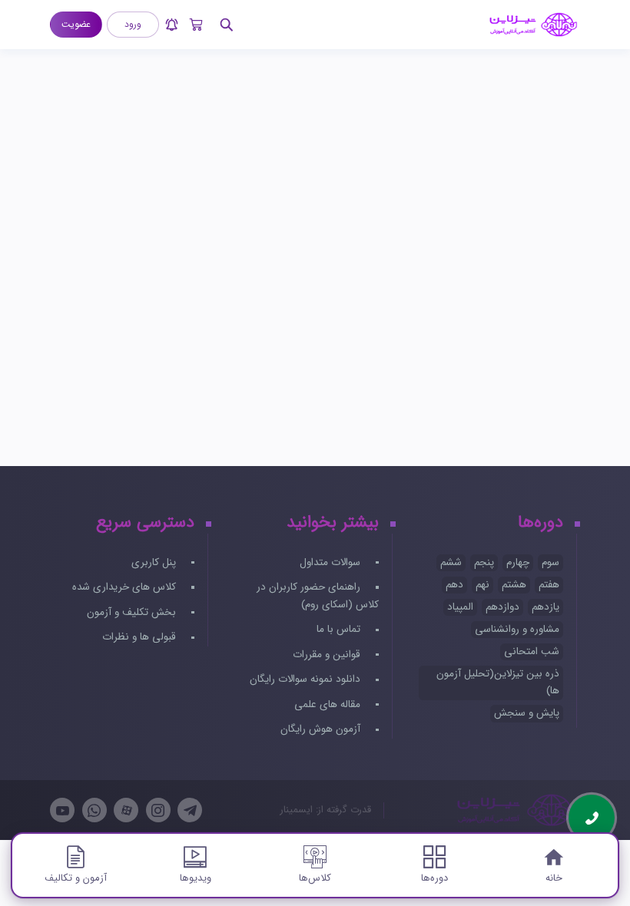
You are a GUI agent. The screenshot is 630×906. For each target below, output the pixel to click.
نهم (482, 585)
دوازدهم (502, 607)
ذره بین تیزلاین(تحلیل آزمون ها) (497, 682)
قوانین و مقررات (328, 654)
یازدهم (545, 607)
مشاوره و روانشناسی (517, 629)
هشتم (514, 585)
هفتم (549, 585)
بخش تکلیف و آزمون (133, 612)
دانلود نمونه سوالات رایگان (306, 679)
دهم (454, 585)
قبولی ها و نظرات (140, 637)
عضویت (76, 24)
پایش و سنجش (526, 713)
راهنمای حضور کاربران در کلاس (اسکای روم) (317, 596)
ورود (132, 24)
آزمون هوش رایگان (321, 729)
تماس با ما (340, 629)
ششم (451, 562)
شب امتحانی (531, 651)
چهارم (517, 562)
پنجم (484, 562)
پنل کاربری (155, 562)
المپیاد (460, 607)
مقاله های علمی (328, 704)
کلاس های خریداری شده (125, 587)
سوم (550, 562)
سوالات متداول (331, 562)
